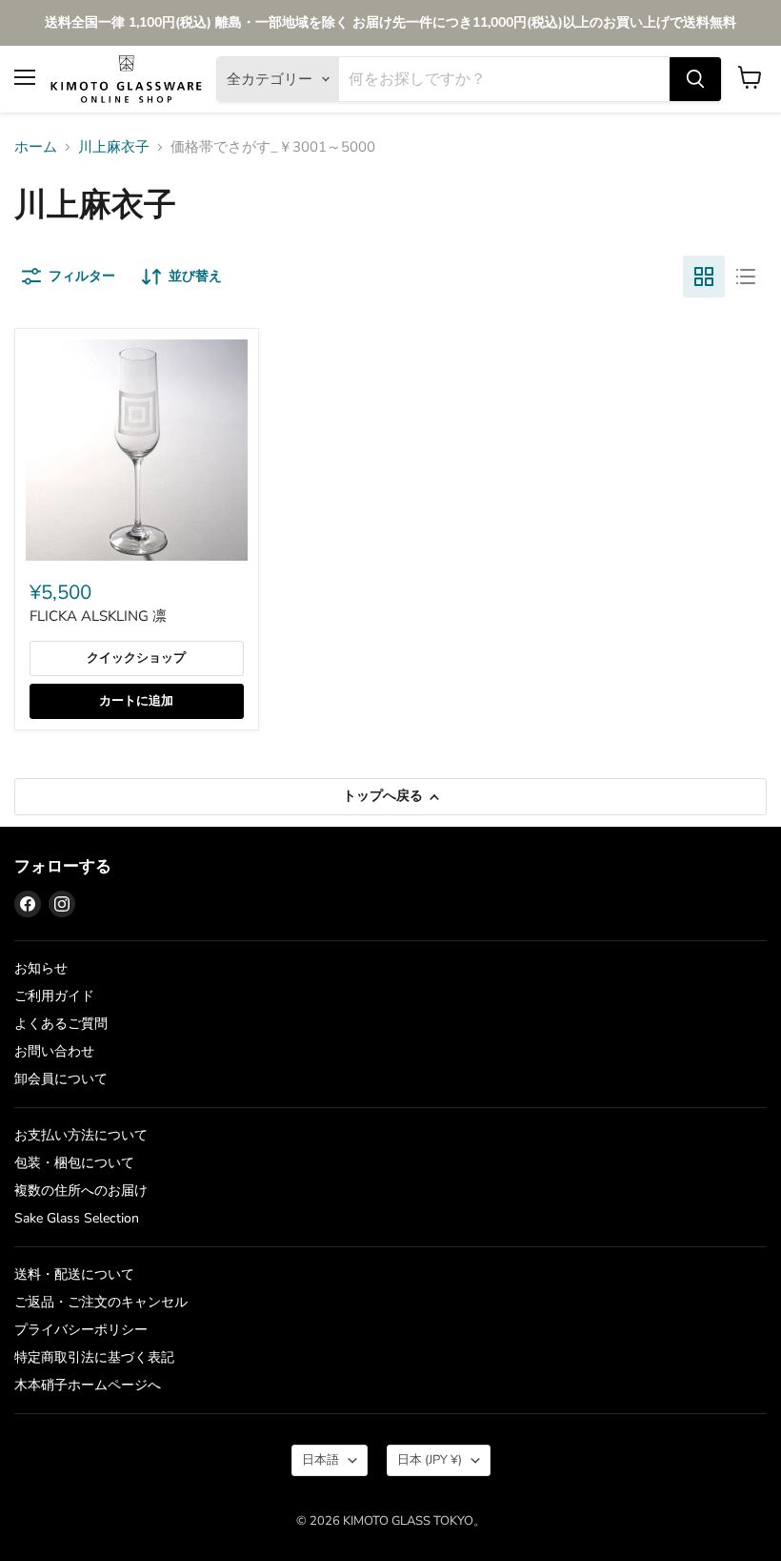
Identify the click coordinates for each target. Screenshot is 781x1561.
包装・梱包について (74, 1163)
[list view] (746, 277)
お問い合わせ (54, 1051)
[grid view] (704, 277)
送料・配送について (74, 1274)
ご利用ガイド (54, 996)
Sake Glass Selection (76, 1218)
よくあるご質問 (61, 1024)
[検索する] (695, 79)
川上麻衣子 (114, 147)
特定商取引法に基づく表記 (94, 1357)
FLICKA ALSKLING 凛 (98, 616)
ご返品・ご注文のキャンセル (101, 1302)
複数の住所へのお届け (81, 1190)
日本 (429, 1460)
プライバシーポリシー (81, 1330)
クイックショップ (136, 658)
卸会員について (61, 1079)
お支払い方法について (81, 1135)
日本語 (320, 1460)
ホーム (35, 147)
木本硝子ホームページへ (87, 1385)
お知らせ (41, 968)
